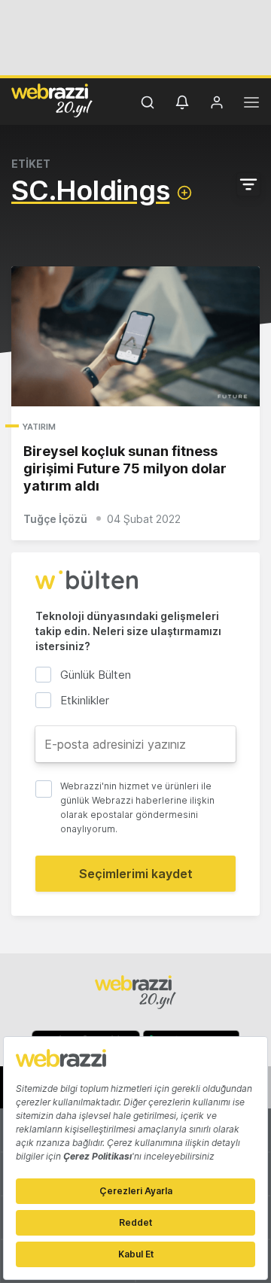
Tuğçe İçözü (55, 518)
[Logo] (52, 100)
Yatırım (39, 426)
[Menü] (251, 104)
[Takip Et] (184, 193)
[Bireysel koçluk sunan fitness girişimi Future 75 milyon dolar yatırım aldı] (135, 336)
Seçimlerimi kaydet (136, 873)
